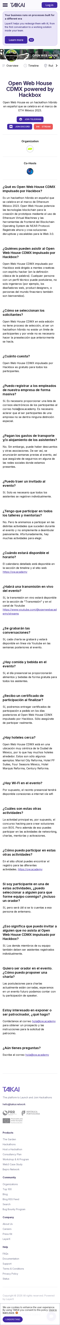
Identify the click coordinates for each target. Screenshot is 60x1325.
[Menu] (5, 5)
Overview (12, 65)
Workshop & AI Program (16, 1159)
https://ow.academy (15, 572)
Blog (5, 1194)
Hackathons (9, 1144)
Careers (7, 1229)
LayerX (6, 1239)
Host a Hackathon (12, 1149)
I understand (12, 1319)
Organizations (10, 1184)
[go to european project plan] (28, 1117)
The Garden (9, 1139)
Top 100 (7, 1189)
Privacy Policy (10, 1273)
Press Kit (7, 1234)
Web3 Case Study (12, 1164)
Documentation (11, 1258)
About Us (8, 1224)
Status (6, 1278)
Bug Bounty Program (14, 1209)
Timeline (33, 65)
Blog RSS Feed (11, 1199)
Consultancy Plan (12, 1154)
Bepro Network (11, 1169)
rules (52, 65)
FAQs (5, 1253)
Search (6, 1204)
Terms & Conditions (13, 1268)
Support (7, 1263)
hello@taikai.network (14, 1104)
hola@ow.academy (44, 1021)
